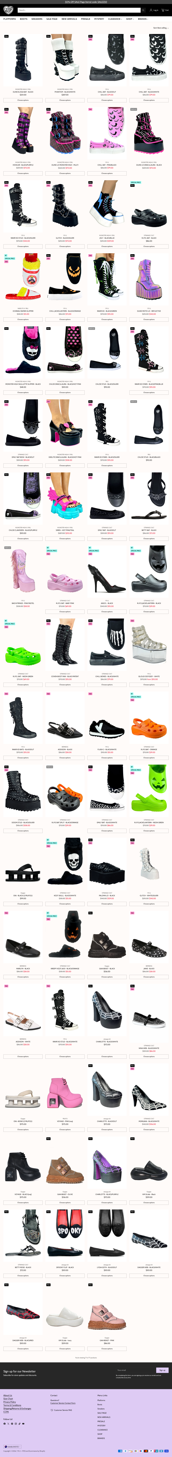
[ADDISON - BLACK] (65, 718)
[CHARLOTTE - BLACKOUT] (107, 1089)
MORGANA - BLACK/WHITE (149, 1121)
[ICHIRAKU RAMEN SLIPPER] (23, 279)
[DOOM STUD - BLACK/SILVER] (23, 791)
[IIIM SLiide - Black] (149, 1162)
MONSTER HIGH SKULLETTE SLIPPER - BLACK (23, 384)
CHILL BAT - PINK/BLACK (107, 165)
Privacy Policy (9, 1402)
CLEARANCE (102, 1430)
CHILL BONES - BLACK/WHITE (107, 676)
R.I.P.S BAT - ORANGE (149, 749)
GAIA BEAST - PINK (107, 1340)
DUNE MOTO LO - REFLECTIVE (149, 311)
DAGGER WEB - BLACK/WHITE (148, 1267)
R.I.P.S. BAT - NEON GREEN (23, 676)
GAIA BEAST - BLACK (107, 969)
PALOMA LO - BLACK (107, 896)
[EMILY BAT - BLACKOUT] (107, 498)
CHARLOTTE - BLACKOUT (107, 1121)
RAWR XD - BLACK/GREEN (107, 311)
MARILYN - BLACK (23, 969)
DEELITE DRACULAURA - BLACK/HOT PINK (65, 457)
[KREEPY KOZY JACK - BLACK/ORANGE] (65, 937)
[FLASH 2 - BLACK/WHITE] (107, 718)
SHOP (99, 1434)
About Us (7, 1395)
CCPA (6, 1411)
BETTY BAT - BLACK (149, 530)
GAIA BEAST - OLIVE (65, 1194)
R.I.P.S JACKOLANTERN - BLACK (149, 603)
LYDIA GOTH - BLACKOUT (107, 1267)
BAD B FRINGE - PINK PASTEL (23, 603)
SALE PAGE (102, 1413)
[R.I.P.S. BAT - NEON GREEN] (23, 645)
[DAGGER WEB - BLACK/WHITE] (149, 1235)
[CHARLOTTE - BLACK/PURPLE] (107, 1162)
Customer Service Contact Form (62, 1403)
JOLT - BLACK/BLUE (107, 238)
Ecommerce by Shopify (37, 1451)
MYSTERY (101, 1426)
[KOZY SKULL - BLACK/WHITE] (65, 864)
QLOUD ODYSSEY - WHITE (149, 676)
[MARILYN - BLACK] (23, 937)
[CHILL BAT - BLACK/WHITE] (149, 60)
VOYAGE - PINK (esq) (65, 1121)
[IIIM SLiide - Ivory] (65, 1309)
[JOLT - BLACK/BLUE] (107, 206)
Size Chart (8, 1398)
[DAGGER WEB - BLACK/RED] (23, 1309)
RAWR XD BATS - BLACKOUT (23, 749)
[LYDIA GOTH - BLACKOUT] (107, 1235)
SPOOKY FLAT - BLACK (65, 1267)
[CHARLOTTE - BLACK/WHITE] (107, 1010)
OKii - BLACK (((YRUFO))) (23, 896)
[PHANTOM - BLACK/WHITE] (65, 60)
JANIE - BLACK (149, 969)
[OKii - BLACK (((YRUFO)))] (23, 864)
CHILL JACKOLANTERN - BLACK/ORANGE (65, 311)
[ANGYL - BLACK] (107, 571)
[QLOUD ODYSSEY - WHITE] (149, 645)
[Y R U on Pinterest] (12, 1424)
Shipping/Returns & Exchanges (17, 1408)
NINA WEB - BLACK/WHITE (149, 1048)
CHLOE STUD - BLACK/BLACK (149, 457)
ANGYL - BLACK (107, 603)
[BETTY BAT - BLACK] (149, 498)
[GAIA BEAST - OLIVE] (65, 1162)
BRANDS (101, 1438)
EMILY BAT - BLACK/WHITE (107, 822)
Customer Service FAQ (63, 1410)
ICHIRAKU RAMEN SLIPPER (23, 311)
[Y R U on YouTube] (23, 1424)
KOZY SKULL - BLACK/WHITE (65, 896)
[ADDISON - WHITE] (23, 1010)
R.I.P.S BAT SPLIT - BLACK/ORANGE (65, 822)
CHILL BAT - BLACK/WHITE (149, 92)
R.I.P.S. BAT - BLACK (149, 238)
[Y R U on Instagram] (15, 1424)
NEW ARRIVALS (103, 1417)
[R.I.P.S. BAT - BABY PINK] (65, 571)
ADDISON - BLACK (65, 749)
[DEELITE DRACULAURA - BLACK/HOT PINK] (65, 425)
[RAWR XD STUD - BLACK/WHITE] (65, 1010)
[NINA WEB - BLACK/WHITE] (149, 1013)
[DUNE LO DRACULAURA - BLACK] (149, 133)
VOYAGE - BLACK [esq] (23, 1194)
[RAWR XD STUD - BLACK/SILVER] (23, 206)
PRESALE (101, 1421)
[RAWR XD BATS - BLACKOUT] (23, 718)
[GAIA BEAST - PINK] (107, 1309)
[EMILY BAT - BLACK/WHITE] (107, 791)
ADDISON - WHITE (23, 1042)
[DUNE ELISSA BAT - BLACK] (23, 60)
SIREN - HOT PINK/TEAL (65, 530)
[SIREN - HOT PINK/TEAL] (65, 498)
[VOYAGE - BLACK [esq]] (23, 1162)
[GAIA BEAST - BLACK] (107, 937)
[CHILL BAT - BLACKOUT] (107, 60)
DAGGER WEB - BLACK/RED (23, 1340)
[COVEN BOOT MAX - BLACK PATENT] (65, 645)
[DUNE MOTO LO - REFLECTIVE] (149, 279)
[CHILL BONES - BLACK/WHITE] (107, 645)
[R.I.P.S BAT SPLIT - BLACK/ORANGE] (65, 791)
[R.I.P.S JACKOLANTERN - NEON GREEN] (149, 791)
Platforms (101, 1400)
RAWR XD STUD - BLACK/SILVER (23, 238)
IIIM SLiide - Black (149, 1194)
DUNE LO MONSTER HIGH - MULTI (65, 165)
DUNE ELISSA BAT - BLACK (23, 92)
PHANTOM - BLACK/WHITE (65, 92)
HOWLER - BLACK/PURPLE (23, 165)
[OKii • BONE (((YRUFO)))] (23, 1089)
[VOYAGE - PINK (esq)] (65, 1089)
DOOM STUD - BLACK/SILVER (23, 822)
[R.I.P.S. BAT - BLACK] (149, 206)
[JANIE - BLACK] (149, 937)
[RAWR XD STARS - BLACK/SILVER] (107, 425)
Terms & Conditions (12, 1405)
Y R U (18, 1451)
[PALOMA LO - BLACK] (107, 864)
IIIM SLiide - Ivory (65, 1340)
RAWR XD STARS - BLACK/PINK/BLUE (149, 384)
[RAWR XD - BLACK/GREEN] (107, 279)
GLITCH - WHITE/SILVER (149, 896)
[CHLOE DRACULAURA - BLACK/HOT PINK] (65, 352)
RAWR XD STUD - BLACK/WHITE (65, 1042)
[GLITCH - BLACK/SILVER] (65, 206)
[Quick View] (39, 37)
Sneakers (101, 1409)
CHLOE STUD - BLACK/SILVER (107, 384)
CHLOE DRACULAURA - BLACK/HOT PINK (65, 384)
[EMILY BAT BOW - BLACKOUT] (23, 425)
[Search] (143, 10)
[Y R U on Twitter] (8, 1424)
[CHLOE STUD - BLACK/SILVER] (107, 352)
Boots (99, 1404)
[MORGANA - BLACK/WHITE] (149, 1089)
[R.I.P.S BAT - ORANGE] (149, 718)
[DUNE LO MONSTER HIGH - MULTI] (65, 133)
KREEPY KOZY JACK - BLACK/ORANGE (65, 969)
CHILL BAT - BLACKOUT (107, 92)
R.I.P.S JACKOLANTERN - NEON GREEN (149, 822)
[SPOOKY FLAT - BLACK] (65, 1235)
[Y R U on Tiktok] (19, 1424)
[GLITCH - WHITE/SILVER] (149, 864)
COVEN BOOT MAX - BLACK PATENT (65, 676)
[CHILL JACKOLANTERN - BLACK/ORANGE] (65, 279)
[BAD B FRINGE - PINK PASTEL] (23, 571)
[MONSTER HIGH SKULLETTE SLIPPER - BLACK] (23, 352)
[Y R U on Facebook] (4, 1424)
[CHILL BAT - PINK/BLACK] (107, 133)
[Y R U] (8, 10)
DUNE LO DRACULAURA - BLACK (149, 165)
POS (24, 1451)
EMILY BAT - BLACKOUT (107, 530)
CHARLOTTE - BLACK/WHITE (107, 1042)
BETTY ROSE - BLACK (23, 1267)
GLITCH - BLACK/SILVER (65, 238)
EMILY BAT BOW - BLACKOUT (23, 457)
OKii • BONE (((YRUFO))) (23, 1121)
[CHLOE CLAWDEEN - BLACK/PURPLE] (23, 498)
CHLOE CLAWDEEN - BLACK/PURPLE (23, 530)
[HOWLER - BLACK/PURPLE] (23, 133)
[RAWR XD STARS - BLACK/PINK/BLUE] (149, 352)
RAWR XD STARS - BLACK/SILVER (106, 457)
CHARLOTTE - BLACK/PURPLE (106, 1194)
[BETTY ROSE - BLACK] (23, 1235)
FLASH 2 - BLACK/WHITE (107, 749)
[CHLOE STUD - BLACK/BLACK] (149, 425)
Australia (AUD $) (13, 1447)
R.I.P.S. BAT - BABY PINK (65, 603)
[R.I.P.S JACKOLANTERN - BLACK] (149, 571)
